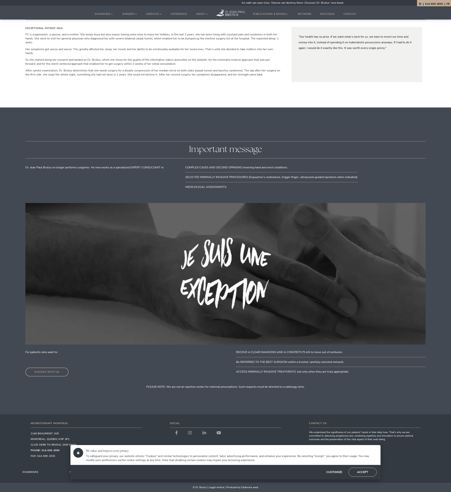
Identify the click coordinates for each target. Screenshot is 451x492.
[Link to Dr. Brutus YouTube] (219, 433)
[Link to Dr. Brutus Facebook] (176, 433)
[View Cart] (420, 4)
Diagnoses (103, 14)
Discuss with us (47, 372)
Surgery (128, 14)
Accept (362, 472)
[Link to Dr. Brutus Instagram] (190, 433)
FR (448, 4)
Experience (179, 14)
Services (152, 14)
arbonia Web (250, 487)
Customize (334, 472)
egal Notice (217, 487)
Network (304, 14)
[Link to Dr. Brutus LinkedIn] (204, 433)
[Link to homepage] (231, 13)
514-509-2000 (434, 4)
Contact (350, 14)
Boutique (327, 14)
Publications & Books (269, 14)
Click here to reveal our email (54, 444)
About (201, 14)
